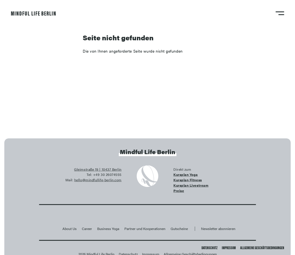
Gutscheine (179, 228)
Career (87, 228)
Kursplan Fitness (187, 179)
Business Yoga (108, 228)
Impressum (229, 247)
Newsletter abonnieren (218, 228)
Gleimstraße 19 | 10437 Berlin (98, 169)
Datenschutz (209, 247)
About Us (69, 228)
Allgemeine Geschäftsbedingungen (262, 247)
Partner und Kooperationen (144, 228)
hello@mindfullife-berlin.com (98, 179)
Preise (178, 190)
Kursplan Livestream (190, 185)
